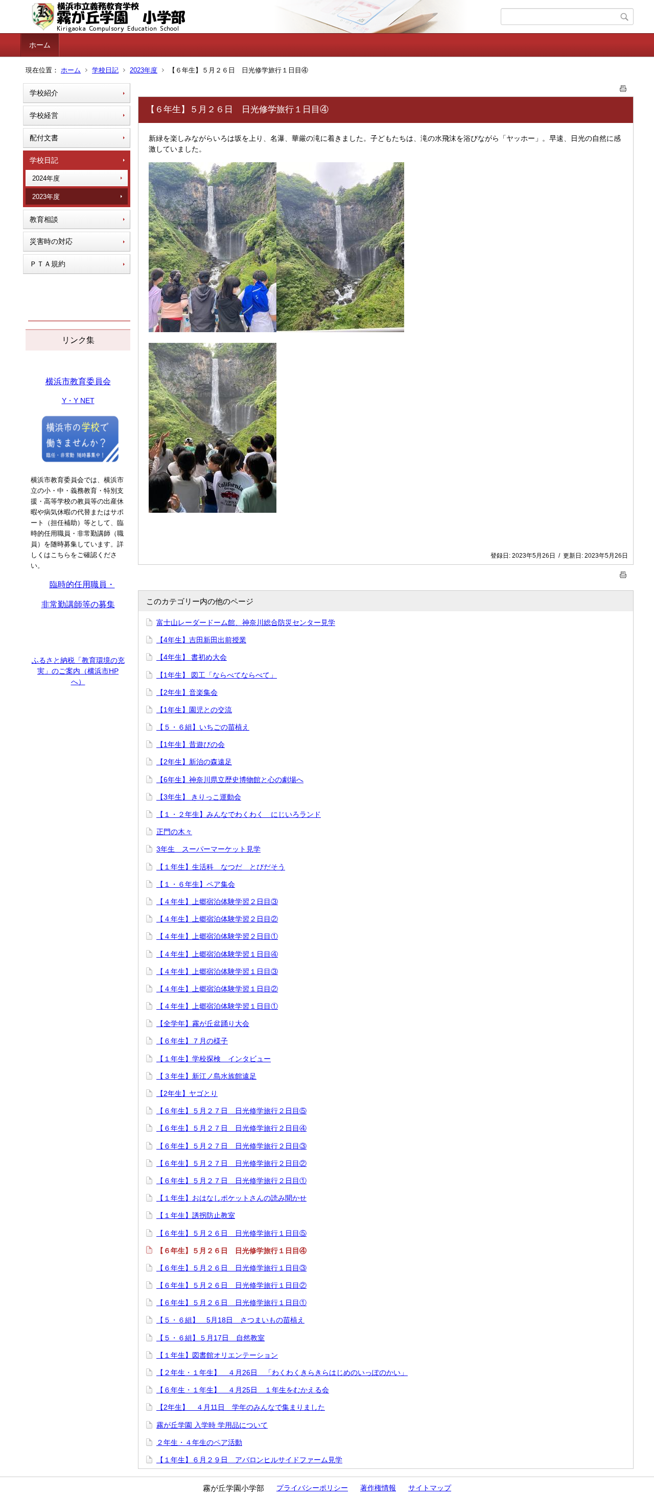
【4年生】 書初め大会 (191, 657)
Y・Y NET (78, 400)
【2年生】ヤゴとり (187, 1093)
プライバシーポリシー (312, 1488)
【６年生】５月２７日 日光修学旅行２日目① (231, 1181)
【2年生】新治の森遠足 (194, 762)
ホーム (40, 45)
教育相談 (44, 219)
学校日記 (105, 70)
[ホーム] (262, 17)
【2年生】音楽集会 (187, 692)
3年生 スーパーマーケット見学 (208, 849)
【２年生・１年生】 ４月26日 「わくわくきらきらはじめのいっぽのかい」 (282, 1372)
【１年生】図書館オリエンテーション (217, 1355)
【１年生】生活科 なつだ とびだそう (220, 867)
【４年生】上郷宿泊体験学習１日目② (217, 989)
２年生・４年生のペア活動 (199, 1442)
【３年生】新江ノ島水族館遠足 (206, 1076)
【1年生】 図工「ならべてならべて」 (216, 675)
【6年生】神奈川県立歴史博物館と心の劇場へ (229, 780)
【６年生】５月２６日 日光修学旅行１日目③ (231, 1268)
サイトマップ (429, 1488)
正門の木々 (174, 832)
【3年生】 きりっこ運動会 (198, 797)
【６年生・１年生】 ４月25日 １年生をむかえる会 (242, 1390)
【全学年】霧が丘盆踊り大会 (202, 1023)
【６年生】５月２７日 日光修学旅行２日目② (231, 1163)
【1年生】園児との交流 (194, 710)
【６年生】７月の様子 (192, 1041)
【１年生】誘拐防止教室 (195, 1215)
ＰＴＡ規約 (47, 264)
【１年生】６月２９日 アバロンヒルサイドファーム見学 (249, 1460)
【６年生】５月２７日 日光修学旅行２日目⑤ (231, 1111)
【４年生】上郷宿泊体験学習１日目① (217, 1006)
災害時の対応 (51, 241)
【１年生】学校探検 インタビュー (213, 1059)
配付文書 (44, 138)
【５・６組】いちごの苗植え (202, 727)
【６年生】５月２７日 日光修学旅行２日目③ (231, 1146)
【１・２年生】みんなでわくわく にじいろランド (238, 814)
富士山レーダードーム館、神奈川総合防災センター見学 (245, 622)
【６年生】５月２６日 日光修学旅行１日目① (231, 1303)
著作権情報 (378, 1488)
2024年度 (46, 178)
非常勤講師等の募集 (78, 604)
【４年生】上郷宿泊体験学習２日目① (217, 936)
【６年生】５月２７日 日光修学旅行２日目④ (231, 1128)
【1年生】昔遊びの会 (190, 744)
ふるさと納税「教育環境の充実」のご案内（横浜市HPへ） (78, 671)
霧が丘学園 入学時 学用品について (212, 1425)
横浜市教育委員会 (78, 381)
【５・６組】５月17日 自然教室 (210, 1338)
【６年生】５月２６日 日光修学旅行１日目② (231, 1285)
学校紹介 (44, 93)
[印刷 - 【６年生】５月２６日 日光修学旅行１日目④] (623, 86)
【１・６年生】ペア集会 (195, 884)
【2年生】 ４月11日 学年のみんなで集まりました (240, 1407)
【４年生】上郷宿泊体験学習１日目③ (217, 971)
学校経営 (44, 115)
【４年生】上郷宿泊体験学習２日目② (217, 919)
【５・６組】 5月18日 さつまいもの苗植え (230, 1320)
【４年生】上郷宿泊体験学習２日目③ (217, 901)
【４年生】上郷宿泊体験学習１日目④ (217, 954)
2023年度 (143, 70)
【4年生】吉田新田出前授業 (201, 640)
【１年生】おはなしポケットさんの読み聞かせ (231, 1198)
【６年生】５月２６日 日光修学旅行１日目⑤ (231, 1233)
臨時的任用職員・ (82, 584)
